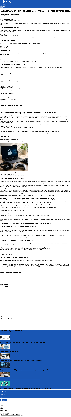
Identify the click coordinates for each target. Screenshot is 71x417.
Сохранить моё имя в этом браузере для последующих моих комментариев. (13, 282)
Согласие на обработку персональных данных (7, 397)
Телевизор (2, 408)
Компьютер (3, 6)
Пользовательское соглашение (5, 396)
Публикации (3, 394)
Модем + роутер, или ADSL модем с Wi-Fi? (7, 318)
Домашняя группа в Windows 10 (6, 316)
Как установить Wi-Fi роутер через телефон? (7, 317)
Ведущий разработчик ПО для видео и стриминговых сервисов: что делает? (24, 370)
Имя (0, 281)
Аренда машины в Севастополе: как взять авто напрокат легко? (20, 379)
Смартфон (2, 407)
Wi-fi (2, 405)
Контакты (2, 393)
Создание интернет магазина (9, 351)
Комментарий (2, 279)
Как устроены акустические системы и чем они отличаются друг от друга (23, 342)
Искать (6, 286)
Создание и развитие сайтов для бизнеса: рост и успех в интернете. (21, 360)
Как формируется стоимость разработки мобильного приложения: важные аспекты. (26, 388)
